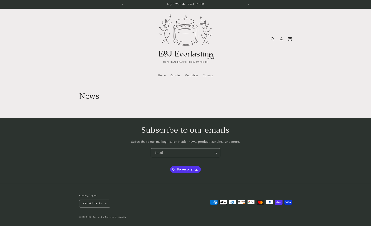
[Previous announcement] (122, 4)
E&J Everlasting (96, 217)
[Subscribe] (216, 152)
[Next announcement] (248, 4)
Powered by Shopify (115, 217)
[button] (272, 39)
